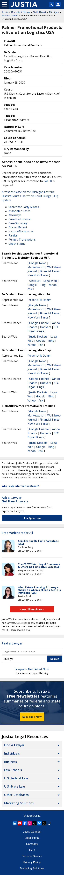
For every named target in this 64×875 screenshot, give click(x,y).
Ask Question (32, 518)
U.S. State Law (14, 786)
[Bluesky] (39, 823)
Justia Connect (32, 831)
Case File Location (20, 219)
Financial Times (49, 271)
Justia (36, 815)
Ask (29, 289)
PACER (48, 181)
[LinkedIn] (15, 823)
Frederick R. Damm (39, 300)
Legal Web (50, 281)
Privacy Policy (32, 862)
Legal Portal (32, 837)
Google (32, 285)
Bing (43, 285)
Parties (13, 235)
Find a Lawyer (12, 643)
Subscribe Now (32, 716)
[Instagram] (29, 823)
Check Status (17, 244)
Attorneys (15, 215)
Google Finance (39, 323)
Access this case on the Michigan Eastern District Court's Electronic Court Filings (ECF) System (30, 196)
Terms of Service (32, 856)
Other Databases (16, 795)
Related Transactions (22, 239)
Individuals (12, 753)
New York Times (37, 275)
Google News (37, 263)
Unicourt (34, 281)
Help (32, 850)
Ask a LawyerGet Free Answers (15, 499)
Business (10, 762)
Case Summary (18, 223)
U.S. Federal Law (16, 778)
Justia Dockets (38, 336)
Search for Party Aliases (24, 207)
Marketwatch (35, 267)
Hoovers (45, 327)
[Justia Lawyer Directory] (49, 823)
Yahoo (52, 285)
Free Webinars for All (17, 533)
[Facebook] (25, 823)
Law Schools (13, 770)
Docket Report (18, 227)
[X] (44, 823)
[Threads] (34, 823)
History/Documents (21, 231)
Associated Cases (19, 211)
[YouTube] (20, 823)
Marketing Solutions (19, 803)
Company (32, 844)
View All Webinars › (32, 609)
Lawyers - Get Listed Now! (32, 669)
